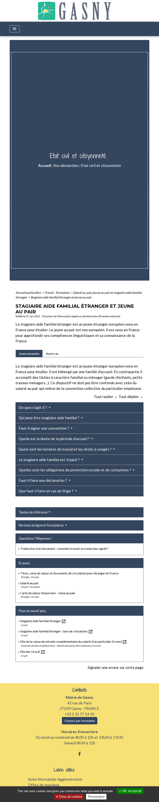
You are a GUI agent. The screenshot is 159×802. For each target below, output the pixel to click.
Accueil (44, 165)
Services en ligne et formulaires (41, 525)
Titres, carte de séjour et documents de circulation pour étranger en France (69, 573)
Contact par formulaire (79, 720)
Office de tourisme (43, 785)
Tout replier (106, 396)
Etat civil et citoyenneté (101, 165)
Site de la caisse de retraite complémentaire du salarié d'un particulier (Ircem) (73, 641)
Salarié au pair (29, 583)
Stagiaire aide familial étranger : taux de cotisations (56, 631)
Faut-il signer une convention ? (44, 428)
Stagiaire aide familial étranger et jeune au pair (61, 297)
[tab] (29, 353)
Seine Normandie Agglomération (55, 779)
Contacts (79, 690)
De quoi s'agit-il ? (33, 407)
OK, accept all (131, 791)
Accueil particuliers (28, 292)
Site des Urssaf (32, 651)
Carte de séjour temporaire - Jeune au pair (47, 593)
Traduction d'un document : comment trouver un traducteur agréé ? (64, 548)
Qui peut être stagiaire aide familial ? (49, 417)
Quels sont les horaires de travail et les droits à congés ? (65, 449)
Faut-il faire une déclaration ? (43, 480)
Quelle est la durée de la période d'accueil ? (54, 438)
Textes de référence (33, 512)
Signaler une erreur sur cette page (115, 667)
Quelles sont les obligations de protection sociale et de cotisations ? (75, 470)
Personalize (96, 796)
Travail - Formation (57, 292)
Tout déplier (131, 396)
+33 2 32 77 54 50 (79, 714)
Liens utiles (64, 770)
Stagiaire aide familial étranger (43, 621)
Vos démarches (66, 165)
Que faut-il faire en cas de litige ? (46, 491)
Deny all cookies (70, 796)
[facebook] (79, 754)
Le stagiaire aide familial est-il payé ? (49, 459)
